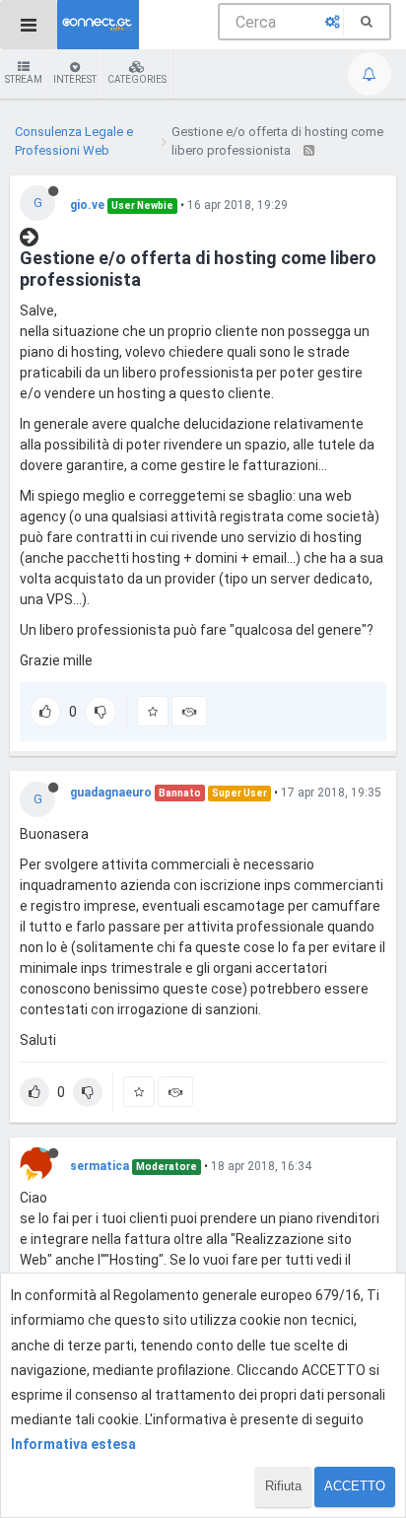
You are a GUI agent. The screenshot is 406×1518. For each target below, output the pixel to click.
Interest (75, 79)
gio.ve (87, 205)
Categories (137, 79)
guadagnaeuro (111, 792)
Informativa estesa (73, 1444)
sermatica (99, 1166)
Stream (23, 79)
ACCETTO (354, 1486)
